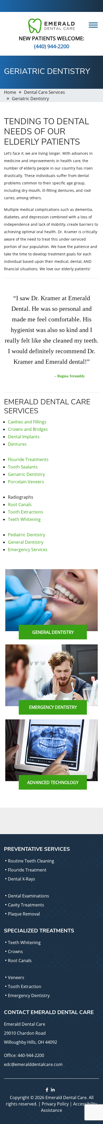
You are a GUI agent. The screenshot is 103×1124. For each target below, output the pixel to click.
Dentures (17, 444)
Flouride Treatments (28, 459)
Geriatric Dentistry (26, 474)
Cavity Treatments (26, 905)
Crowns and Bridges (28, 429)
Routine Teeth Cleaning (31, 861)
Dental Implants (24, 437)
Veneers (16, 977)
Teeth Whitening (24, 519)
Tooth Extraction (24, 986)
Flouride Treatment (27, 870)
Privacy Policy (55, 1104)
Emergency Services (28, 549)
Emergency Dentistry (29, 995)
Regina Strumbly (71, 376)
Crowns (15, 951)
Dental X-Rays (21, 879)
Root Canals (20, 504)
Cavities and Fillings (27, 422)
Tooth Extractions (25, 512)
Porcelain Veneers (26, 482)
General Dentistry (25, 542)
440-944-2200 (31, 1055)
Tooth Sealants (23, 467)
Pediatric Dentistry (26, 535)
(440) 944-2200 (51, 46)
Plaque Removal (24, 914)
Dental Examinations (28, 896)
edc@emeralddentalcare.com (33, 1064)
